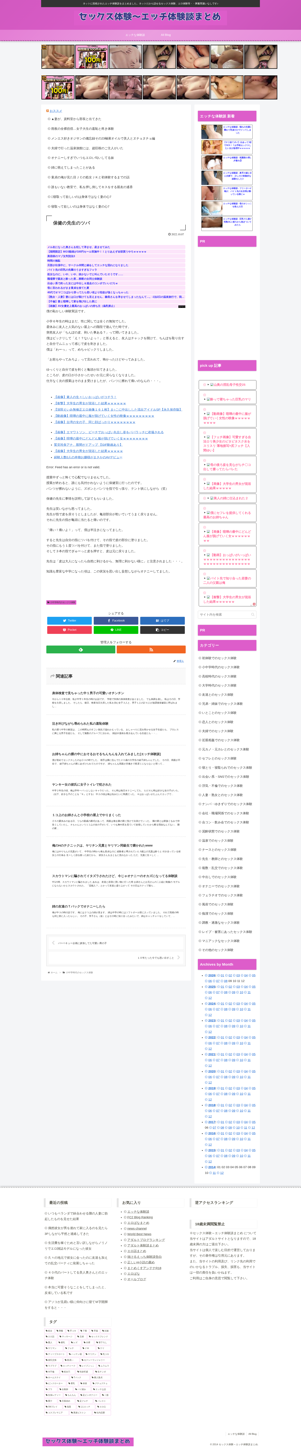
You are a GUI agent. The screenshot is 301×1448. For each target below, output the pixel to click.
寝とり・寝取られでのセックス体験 (227, 767)
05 (254, 975)
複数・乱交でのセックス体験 (222, 868)
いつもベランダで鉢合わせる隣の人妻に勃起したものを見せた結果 (76, 1216)
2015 (211, 1150)
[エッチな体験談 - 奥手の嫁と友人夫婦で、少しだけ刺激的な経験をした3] (212, 178)
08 (225, 981)
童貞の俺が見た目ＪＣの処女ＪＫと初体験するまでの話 (90, 177)
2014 (211, 1167)
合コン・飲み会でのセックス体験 (225, 822)
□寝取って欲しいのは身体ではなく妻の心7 (81, 197)
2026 (211, 975)
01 (222, 975)
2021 (211, 1054)
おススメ (56, 111)
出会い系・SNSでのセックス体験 (225, 776)
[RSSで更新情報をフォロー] (151, 649)
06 (210, 981)
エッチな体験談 (138, 1211)
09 (233, 992)
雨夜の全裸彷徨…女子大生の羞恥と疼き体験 (82, 128)
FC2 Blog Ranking (140, 1217)
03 (238, 975)
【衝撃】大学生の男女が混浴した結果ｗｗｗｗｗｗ (90, 403)
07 (218, 981)
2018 (211, 1105)
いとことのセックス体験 (219, 713)
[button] (253, 614)
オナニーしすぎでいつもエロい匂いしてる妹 (82, 158)
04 (246, 975)
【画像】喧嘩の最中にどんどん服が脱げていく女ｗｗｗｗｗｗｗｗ (101, 438)
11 (249, 992)
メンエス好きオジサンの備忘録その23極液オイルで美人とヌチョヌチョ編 (103, 138)
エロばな (133, 1273)
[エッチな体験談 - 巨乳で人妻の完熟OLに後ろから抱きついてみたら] (212, 224)
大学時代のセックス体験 (219, 685)
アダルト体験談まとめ (143, 1245)
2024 (211, 1003)
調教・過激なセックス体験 (221, 922)
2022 (211, 1037)
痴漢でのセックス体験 (217, 913)
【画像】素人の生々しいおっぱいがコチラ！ (85, 397)
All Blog (252, 1434)
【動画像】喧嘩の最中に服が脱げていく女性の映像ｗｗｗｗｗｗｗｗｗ (104, 416)
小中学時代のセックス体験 (62, 602)
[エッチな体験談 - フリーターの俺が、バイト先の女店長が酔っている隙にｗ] (212, 193)
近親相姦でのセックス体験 (221, 740)
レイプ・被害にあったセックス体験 (227, 932)
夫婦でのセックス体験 (217, 731)
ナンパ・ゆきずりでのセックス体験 (227, 804)
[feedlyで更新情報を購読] (80, 649)
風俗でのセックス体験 (217, 904)
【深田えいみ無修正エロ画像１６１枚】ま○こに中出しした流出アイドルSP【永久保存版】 (118, 409)
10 (241, 992)
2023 (211, 1020)
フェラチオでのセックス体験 (222, 895)
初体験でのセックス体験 (219, 658)
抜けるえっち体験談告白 (144, 1257)
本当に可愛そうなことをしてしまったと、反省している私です (76, 1290)
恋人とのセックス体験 (217, 722)
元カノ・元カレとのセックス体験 (225, 749)
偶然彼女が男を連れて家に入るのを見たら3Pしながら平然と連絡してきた (76, 1230)
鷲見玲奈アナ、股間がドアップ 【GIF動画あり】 (88, 445)
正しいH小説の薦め (141, 1262)
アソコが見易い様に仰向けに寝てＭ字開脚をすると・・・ (76, 1304)
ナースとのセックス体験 (219, 849)
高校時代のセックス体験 (219, 676)
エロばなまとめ (138, 1223)
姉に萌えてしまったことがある (73, 167)
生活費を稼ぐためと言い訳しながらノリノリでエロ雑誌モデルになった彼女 (76, 1245)
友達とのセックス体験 (217, 694)
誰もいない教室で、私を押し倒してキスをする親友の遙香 (92, 187)
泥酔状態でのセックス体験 (221, 831)
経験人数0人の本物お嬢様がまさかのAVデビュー (88, 457)
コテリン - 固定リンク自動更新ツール (43, 47)
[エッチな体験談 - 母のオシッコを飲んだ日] (212, 208)
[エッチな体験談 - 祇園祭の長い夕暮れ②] (212, 163)
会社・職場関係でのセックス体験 (225, 813)
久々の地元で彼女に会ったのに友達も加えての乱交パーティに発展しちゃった (76, 1260)
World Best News (139, 1234)
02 (230, 975)
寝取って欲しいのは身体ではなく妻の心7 (80, 206)
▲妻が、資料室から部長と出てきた (76, 119)
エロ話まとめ (136, 1251)
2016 (211, 1133)
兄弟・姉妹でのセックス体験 (222, 703)
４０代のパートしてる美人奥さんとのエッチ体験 (76, 1275)
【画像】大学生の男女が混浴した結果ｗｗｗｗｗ (88, 451)
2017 (211, 1122)
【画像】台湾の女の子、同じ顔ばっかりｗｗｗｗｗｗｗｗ (95, 422)
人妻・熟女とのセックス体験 (222, 795)
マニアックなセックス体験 (221, 941)
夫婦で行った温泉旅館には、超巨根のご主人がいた (87, 148)
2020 (211, 1071)
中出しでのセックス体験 (219, 877)
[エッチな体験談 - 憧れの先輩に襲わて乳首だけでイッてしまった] (212, 132)
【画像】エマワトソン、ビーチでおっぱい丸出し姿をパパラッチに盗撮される (109, 432)
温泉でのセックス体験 (217, 840)
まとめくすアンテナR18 (144, 1268)
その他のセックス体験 (217, 950)
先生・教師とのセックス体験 (222, 859)
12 (210, 998)
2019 (211, 1088)
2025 (211, 986)
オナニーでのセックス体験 (221, 886)
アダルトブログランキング (146, 1240)
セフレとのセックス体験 (219, 758)
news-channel (137, 1228)
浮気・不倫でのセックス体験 (222, 785)
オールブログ (136, 1279)
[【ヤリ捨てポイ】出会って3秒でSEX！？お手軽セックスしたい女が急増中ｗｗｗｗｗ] (212, 147)
